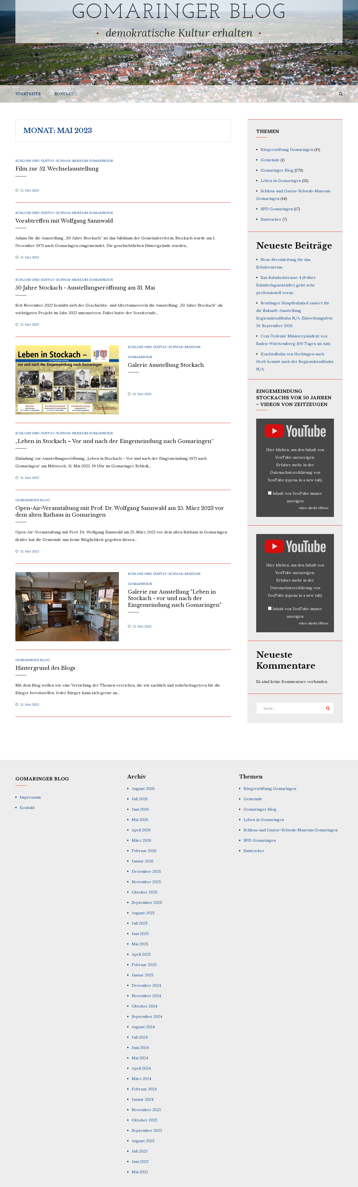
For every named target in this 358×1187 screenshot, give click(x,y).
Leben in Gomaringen (281, 180)
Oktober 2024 (144, 1006)
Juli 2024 (140, 1037)
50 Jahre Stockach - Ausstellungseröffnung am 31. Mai (85, 288)
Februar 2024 (144, 1089)
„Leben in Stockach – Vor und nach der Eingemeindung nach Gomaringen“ (114, 441)
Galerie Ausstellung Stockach (166, 365)
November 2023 (146, 1109)
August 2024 (143, 1026)
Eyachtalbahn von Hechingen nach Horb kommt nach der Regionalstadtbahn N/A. (294, 361)
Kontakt (64, 93)
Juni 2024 (140, 1047)
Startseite (28, 93)
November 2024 (146, 995)
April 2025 (141, 954)
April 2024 (141, 1068)
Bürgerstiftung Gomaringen (287, 149)
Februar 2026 (144, 850)
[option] (67, 379)
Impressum (30, 797)
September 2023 (147, 1130)
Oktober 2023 (144, 1120)
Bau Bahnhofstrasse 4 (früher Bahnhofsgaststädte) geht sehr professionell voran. (286, 285)
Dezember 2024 (146, 985)
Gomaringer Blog (179, 13)
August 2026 (143, 788)
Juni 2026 (140, 809)
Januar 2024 (143, 1099)
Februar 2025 (144, 964)
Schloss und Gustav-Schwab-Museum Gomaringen (64, 160)
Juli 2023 (139, 1151)
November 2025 (146, 881)
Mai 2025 (140, 943)
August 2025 (143, 912)
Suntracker (271, 219)
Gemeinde (270, 159)
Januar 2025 (143, 975)
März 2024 (141, 1078)
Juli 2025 (140, 923)
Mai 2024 (140, 1057)
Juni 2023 (140, 1161)
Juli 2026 (140, 798)
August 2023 (143, 1140)
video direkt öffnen (313, 508)
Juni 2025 (140, 933)
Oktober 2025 (144, 892)
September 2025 (147, 902)
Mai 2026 (140, 819)
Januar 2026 (143, 861)
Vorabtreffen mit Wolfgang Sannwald (64, 221)
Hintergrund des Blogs (45, 668)
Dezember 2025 (146, 871)
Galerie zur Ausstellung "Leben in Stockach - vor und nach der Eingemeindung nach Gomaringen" (175, 598)
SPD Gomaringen (277, 208)
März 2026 (141, 840)
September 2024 (147, 1016)
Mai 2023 (140, 1171)
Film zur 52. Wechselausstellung (56, 169)
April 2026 (141, 829)
